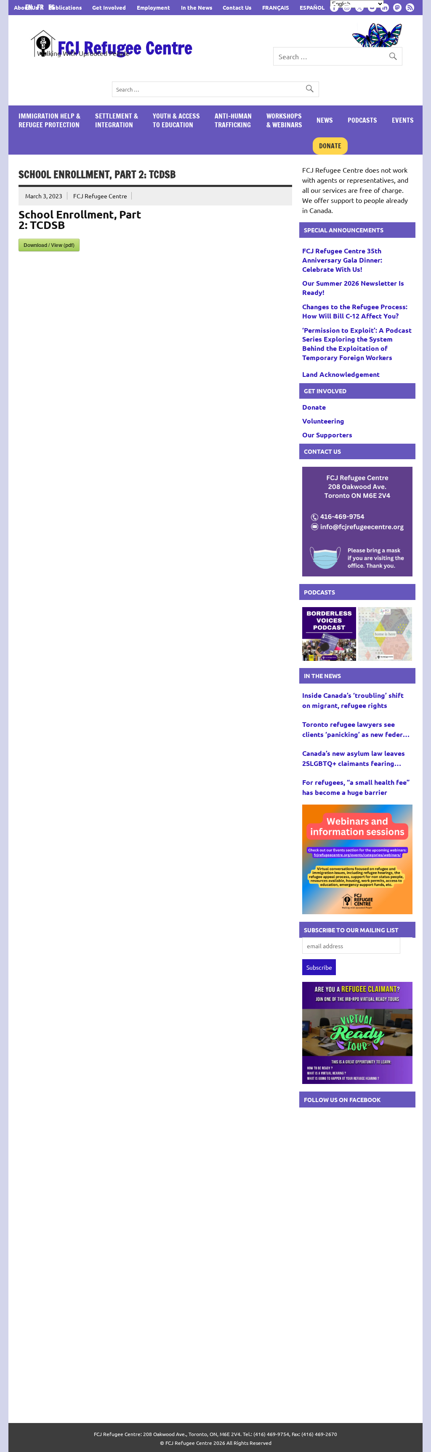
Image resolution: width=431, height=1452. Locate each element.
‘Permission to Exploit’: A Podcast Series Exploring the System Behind (357, 344)
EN (30, 7)
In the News (196, 7)
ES (51, 7)
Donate (330, 145)
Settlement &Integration (116, 120)
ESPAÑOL (312, 7)
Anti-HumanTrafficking (233, 120)
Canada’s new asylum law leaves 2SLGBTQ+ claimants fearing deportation (353, 758)
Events (403, 120)
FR (42, 7)
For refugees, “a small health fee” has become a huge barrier (356, 787)
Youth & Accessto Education (176, 120)
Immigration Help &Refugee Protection (49, 120)
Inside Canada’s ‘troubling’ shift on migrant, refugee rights (353, 700)
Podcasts (362, 120)
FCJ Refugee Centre (125, 48)
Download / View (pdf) (49, 245)
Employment (153, 7)
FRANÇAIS (275, 7)
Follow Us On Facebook (342, 1099)
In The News (322, 675)
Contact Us (237, 7)
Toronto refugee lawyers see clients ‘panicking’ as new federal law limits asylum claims (355, 729)
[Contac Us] (357, 573)
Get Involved (109, 7)
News (325, 120)
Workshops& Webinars (284, 120)
